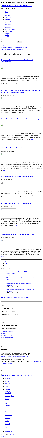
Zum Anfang (4, 436)
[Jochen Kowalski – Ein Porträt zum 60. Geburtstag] (8, 249)
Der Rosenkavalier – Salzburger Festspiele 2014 (17, 176)
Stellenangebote (9, 21)
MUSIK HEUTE (13, 434)
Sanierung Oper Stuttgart (7, 339)
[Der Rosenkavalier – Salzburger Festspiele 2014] (8, 191)
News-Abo (7, 15)
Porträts (7, 35)
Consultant (8, 393)
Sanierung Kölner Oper (7, 335)
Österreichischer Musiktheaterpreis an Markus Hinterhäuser (18, 284)
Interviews (7, 33)
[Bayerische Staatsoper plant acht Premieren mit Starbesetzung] (8, 76)
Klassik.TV (7, 36)
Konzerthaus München (7, 337)
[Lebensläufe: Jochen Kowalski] (8, 163)
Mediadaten (8, 17)
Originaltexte (8, 427)
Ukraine (3, 333)
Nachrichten (8, 27)
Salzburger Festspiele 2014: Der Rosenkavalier (16, 203)
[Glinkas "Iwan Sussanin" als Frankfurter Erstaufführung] (8, 133)
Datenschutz (8, 404)
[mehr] (20, 84)
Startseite (7, 378)
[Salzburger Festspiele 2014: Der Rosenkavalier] (8, 218)
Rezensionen (8, 31)
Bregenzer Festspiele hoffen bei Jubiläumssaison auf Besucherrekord (20, 272)
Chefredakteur (9, 391)
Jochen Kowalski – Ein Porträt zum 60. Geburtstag (18, 234)
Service (7, 14)
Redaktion (7, 19)
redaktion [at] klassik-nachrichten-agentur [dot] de (14, 356)
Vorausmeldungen (10, 29)
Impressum (8, 24)
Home (6, 12)
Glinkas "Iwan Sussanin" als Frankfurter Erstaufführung (20, 119)
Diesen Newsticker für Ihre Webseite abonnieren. (15, 297)
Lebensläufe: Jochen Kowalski (11, 148)
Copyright (7, 405)
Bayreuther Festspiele (7, 331)
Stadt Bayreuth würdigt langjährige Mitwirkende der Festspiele (20, 290)
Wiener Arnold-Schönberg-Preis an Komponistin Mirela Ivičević (21, 278)
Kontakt (7, 399)
